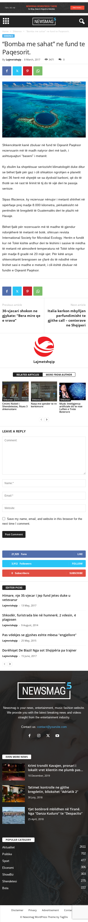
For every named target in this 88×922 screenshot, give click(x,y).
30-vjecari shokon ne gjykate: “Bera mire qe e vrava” (21, 316)
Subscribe (76, 573)
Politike (7, 854)
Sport (5, 861)
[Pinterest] (27, 70)
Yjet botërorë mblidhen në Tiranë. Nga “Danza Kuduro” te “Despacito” (55, 811)
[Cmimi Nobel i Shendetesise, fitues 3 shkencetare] (15, 391)
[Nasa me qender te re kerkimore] (44, 391)
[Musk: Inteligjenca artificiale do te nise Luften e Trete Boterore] (72, 391)
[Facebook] (6, 70)
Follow (77, 563)
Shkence (17, 31)
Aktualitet (8, 847)
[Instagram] (39, 736)
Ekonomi (8, 867)
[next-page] (46, 419)
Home (5, 31)
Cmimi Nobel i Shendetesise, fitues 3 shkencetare (15, 406)
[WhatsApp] (37, 70)
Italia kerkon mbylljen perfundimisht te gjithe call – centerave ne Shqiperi (67, 318)
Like (80, 554)
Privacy (32, 910)
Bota (5, 888)
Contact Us (70, 910)
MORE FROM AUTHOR (59, 374)
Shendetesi (9, 881)
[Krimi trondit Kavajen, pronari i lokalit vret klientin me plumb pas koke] (13, 771)
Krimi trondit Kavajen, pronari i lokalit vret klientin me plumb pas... (55, 767)
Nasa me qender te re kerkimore (44, 405)
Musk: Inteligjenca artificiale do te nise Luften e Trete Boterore (70, 407)
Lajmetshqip (13, 59)
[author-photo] (44, 346)
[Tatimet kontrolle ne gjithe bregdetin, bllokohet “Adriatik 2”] (13, 793)
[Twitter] (17, 70)
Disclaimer (17, 910)
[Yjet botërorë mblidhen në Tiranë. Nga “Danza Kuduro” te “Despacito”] (13, 815)
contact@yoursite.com (52, 727)
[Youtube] (58, 736)
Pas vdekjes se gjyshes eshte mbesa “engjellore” (39, 635)
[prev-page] (41, 419)
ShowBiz (8, 874)
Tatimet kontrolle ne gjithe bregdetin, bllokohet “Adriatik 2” (53, 789)
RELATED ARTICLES (27, 374)
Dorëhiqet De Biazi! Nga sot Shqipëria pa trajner (39, 650)
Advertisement (50, 910)
